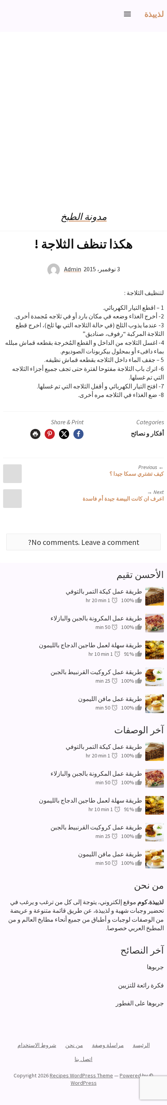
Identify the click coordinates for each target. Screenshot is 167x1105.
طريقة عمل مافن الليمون (110, 699)
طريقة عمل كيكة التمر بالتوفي (104, 591)
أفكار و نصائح (147, 433)
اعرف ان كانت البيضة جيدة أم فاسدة (123, 498)
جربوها (155, 967)
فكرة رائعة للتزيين (141, 985)
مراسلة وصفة (108, 1045)
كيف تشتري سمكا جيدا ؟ (137, 473)
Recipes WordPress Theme (81, 1075)
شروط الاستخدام (36, 1045)
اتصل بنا (83, 1059)
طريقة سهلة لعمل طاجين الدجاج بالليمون (90, 645)
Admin (72, 269)
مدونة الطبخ (84, 217)
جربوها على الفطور (140, 1003)
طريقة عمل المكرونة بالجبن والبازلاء (96, 618)
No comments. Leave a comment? (83, 542)
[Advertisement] (83, 115)
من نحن (74, 1045)
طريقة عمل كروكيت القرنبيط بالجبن (96, 672)
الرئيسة (141, 1045)
